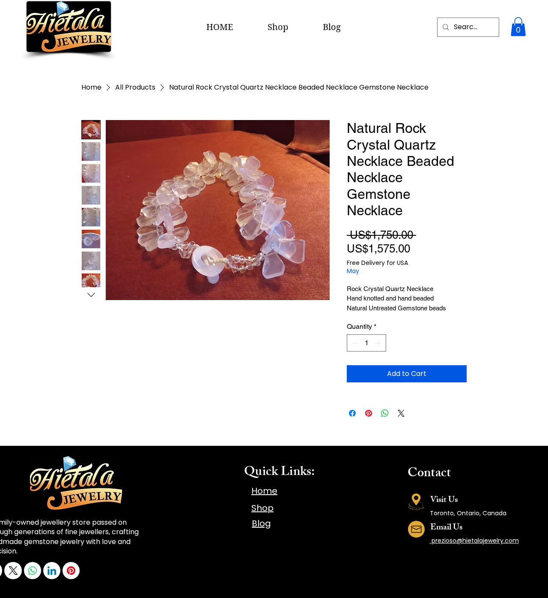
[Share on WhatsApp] (385, 413)
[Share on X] (401, 413)
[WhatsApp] (32, 570)
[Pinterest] (71, 570)
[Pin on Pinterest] (368, 413)
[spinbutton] (366, 343)
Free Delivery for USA (377, 263)
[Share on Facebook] (352, 413)
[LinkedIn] (51, 570)
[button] (518, 26)
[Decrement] (354, 343)
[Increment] (379, 343)
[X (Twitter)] (13, 570)
